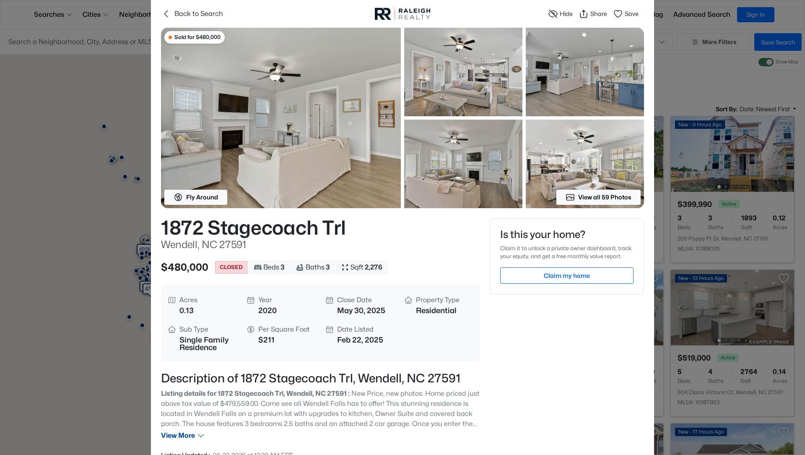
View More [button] (178, 435)
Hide (566, 13)
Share (598, 13)
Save (632, 13)
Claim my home (567, 275)
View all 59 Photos (604, 197)
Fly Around (202, 197)
